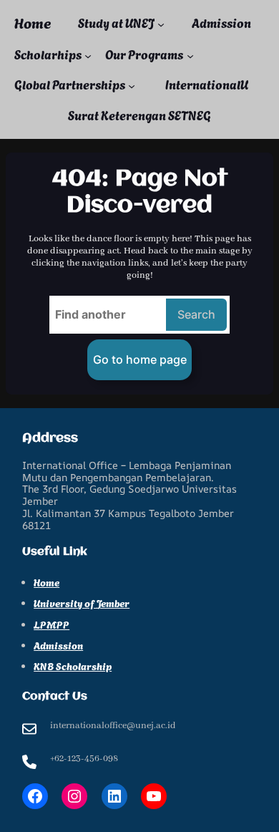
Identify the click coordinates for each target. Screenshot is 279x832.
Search (196, 314)
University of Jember (81, 602)
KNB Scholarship (73, 665)
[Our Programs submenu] (190, 55)
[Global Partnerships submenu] (131, 86)
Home (32, 23)
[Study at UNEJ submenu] (161, 23)
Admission (58, 644)
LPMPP (51, 624)
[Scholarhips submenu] (88, 55)
